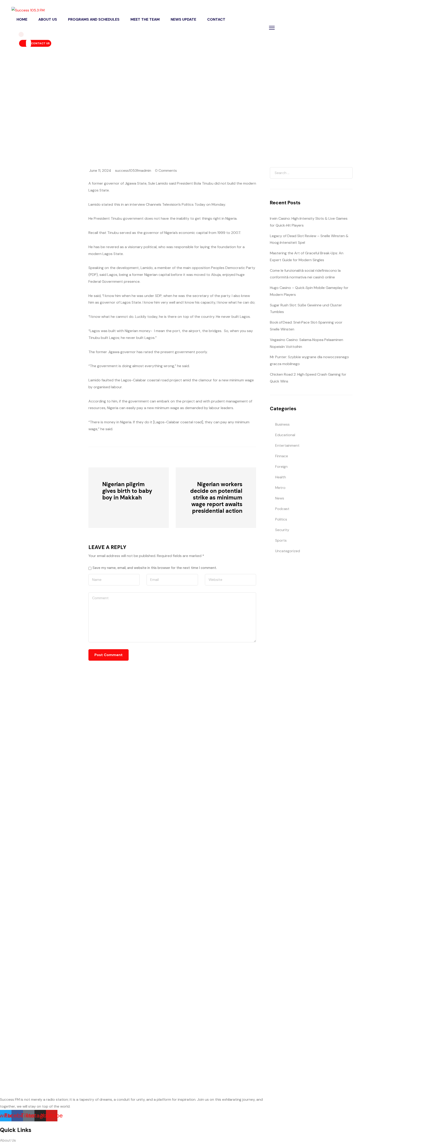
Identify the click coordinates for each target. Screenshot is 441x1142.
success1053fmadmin (133, 170)
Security (282, 529)
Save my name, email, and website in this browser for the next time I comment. (155, 567)
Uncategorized (287, 551)
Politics (281, 519)
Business (282, 424)
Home (22, 19)
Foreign (281, 466)
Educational (285, 434)
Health (280, 477)
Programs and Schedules (93, 19)
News (83, 111)
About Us (47, 19)
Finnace (281, 456)
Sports (281, 540)
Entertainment (287, 445)
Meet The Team (145, 19)
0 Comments (166, 170)
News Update (183, 19)
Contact (216, 19)
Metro (280, 487)
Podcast (282, 508)
